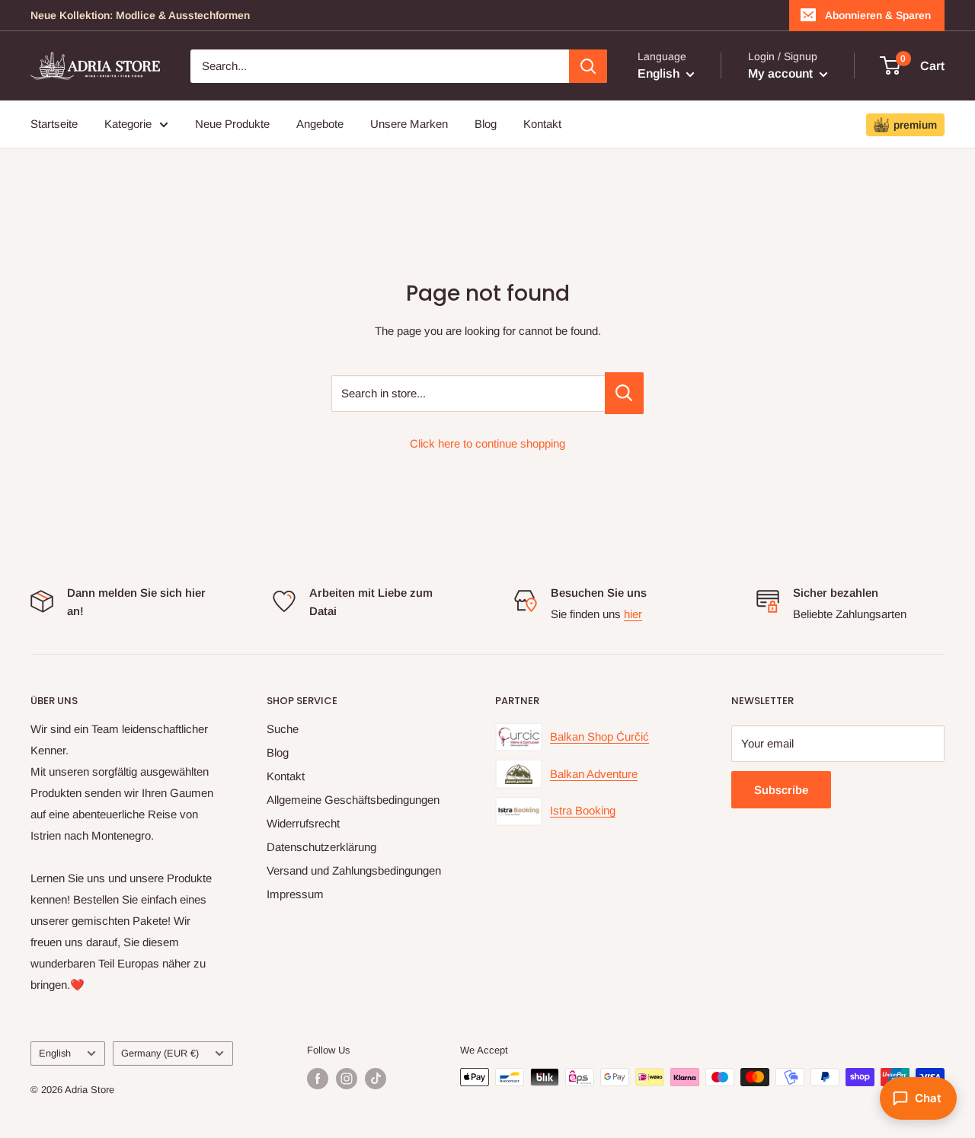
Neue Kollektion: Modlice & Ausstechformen (140, 15)
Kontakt (542, 123)
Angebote (320, 123)
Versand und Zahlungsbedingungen (354, 870)
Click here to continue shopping (487, 443)
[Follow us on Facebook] (317, 1078)
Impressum (295, 894)
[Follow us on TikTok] (375, 1078)
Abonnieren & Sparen (878, 15)
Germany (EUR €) (160, 1053)
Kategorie (128, 123)
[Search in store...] (624, 393)
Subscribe (781, 789)
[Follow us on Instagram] (346, 1078)
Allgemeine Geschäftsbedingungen (353, 799)
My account (782, 73)
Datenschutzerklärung (321, 846)
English (55, 1053)
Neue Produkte (232, 123)
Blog (486, 123)
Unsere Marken (409, 123)
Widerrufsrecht (303, 823)
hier (633, 613)
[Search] (588, 66)
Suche (283, 728)
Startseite (54, 123)
